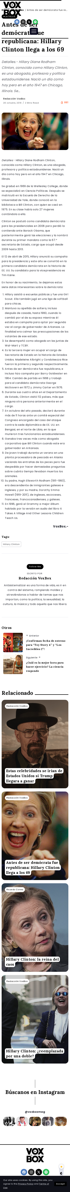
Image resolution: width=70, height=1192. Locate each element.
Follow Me (35, 566)
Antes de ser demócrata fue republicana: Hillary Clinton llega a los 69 (33, 867)
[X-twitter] (29, 21)
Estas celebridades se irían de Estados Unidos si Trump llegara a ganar (34, 775)
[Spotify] (35, 21)
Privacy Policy (26, 1183)
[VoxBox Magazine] (12, 9)
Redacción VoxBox (14, 98)
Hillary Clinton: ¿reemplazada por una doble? (34, 1053)
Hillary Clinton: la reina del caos (32, 962)
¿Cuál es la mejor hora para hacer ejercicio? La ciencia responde (45, 666)
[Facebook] (17, 21)
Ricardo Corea (15, 889)
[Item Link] (35, 744)
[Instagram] (23, 21)
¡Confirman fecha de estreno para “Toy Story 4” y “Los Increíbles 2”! (46, 645)
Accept (60, 1183)
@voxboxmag (35, 1112)
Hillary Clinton (11, 544)
